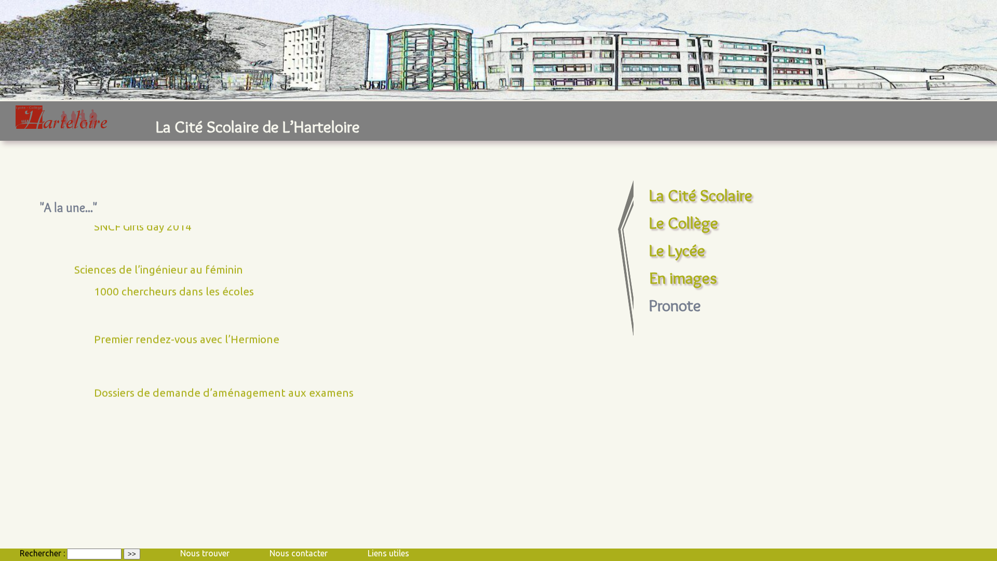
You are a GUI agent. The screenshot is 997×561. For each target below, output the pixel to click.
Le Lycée (677, 250)
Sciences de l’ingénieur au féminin (158, 258)
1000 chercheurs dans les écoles (174, 280)
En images (683, 278)
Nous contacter (299, 553)
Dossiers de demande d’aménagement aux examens (224, 381)
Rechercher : (42, 553)
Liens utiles (388, 553)
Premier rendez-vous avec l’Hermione (186, 327)
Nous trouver (205, 553)
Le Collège (683, 222)
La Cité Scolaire (700, 195)
